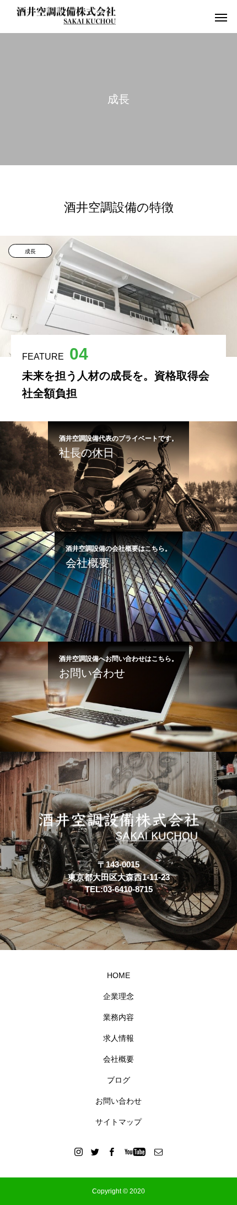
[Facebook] (111, 1151)
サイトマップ (118, 1121)
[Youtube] (135, 1151)
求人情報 (118, 1038)
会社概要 (118, 1059)
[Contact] (158, 1151)
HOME (118, 975)
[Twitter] (95, 1151)
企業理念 (118, 996)
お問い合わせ (118, 1101)
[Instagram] (78, 1151)
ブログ (118, 1080)
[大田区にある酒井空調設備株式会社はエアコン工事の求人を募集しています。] (66, 17)
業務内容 (118, 1017)
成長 (30, 251)
